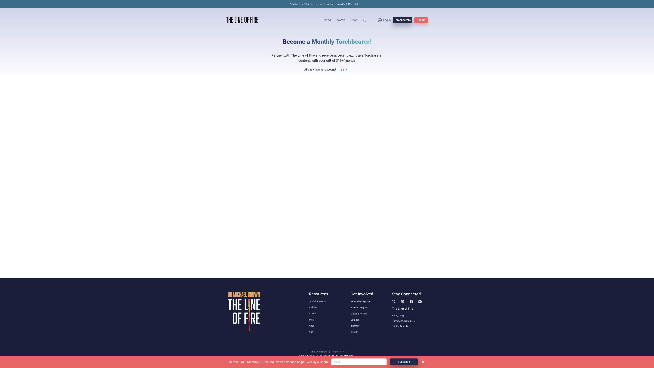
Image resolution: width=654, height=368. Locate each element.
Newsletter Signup (360, 301)
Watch (340, 20)
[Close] (423, 362)
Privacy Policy (338, 352)
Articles (313, 307)
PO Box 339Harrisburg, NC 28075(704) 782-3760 (403, 321)
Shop (354, 20)
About (312, 325)
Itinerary (355, 326)
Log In (387, 20)
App (311, 332)
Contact (355, 319)
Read (327, 20)
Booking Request (359, 307)
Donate (421, 20)
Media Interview (359, 313)
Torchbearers (402, 20)
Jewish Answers (317, 301)
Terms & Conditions (318, 352)
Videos (312, 313)
